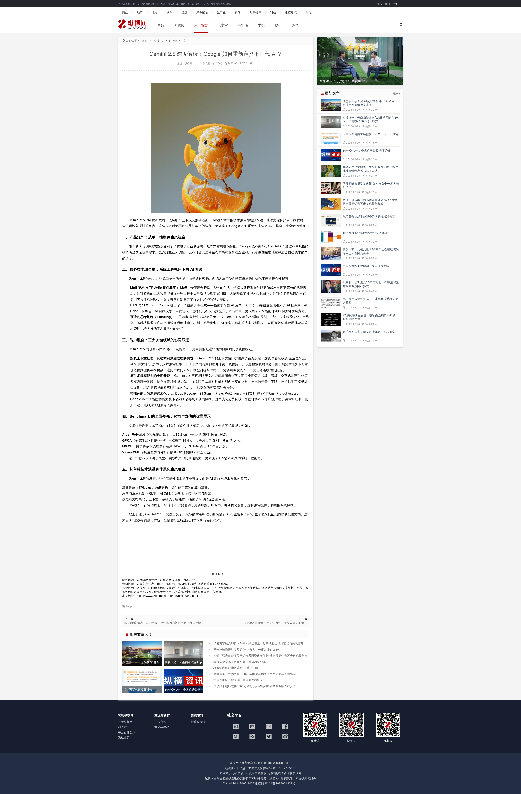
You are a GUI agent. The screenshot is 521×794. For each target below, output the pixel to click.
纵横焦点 (291, 12)
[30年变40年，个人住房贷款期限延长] (184, 681)
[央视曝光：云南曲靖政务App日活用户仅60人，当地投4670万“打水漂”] (184, 653)
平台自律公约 (127, 732)
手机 (261, 25)
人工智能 (201, 25)
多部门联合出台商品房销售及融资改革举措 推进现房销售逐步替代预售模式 (258, 657)
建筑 (184, 12)
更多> (396, 93)
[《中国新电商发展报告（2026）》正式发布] (142, 681)
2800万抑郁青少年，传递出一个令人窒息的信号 (276, 623)
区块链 (243, 25)
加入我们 (124, 727)
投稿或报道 (198, 722)
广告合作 (160, 722)
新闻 (238, 12)
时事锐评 (255, 12)
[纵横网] (132, 25)
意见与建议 (161, 727)
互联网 (179, 25)
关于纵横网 (125, 722)
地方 (155, 12)
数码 (278, 25)
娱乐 (170, 12)
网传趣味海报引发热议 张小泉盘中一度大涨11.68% (246, 649)
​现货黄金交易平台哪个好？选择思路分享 (239, 661)
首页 (145, 41)
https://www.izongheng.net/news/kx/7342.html (167, 596)
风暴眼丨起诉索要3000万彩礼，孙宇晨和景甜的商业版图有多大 (254, 686)
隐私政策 (124, 737)
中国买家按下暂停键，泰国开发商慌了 (238, 680)
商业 (125, 12)
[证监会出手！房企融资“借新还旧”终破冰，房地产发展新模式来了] (142, 653)
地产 (140, 12)
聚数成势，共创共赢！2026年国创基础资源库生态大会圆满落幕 (254, 674)
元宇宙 (223, 25)
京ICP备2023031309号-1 (281, 783)
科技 (273, 12)
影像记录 (202, 12)
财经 (309, 12)
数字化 (221, 12)
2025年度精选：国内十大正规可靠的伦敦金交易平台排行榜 (162, 623)
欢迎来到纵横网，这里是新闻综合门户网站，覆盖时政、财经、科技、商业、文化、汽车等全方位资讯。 (175, 3)
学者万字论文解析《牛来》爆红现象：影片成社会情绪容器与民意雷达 (258, 643)
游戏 (295, 25)
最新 (160, 25)
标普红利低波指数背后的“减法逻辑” (236, 668)
